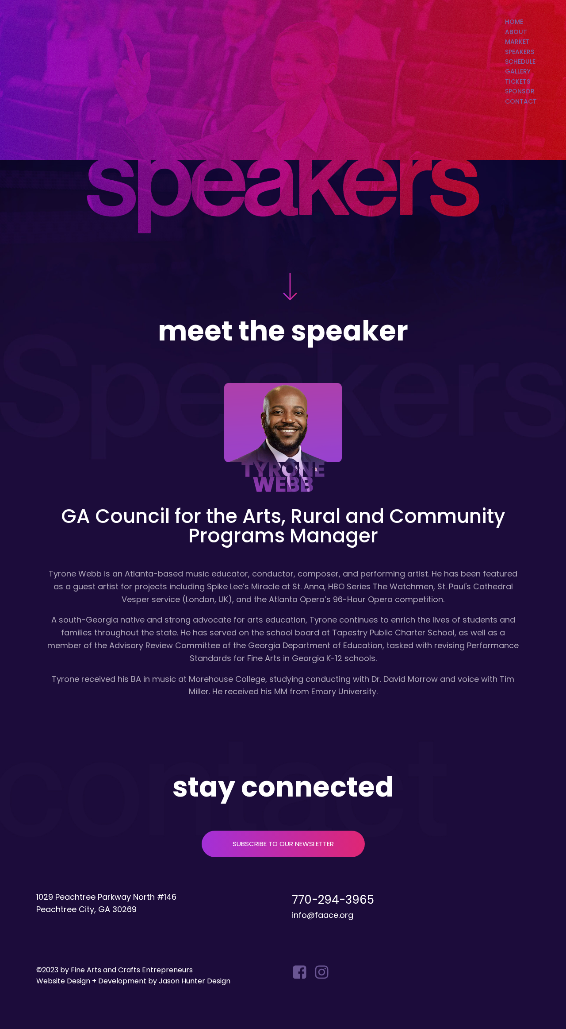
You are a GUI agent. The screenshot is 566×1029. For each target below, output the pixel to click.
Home (514, 21)
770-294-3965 (333, 900)
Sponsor (520, 91)
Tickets (517, 81)
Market (517, 41)
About (516, 31)
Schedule (520, 61)
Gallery (518, 71)
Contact (521, 101)
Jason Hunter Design (194, 981)
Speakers (519, 51)
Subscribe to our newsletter (283, 843)
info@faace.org (322, 915)
